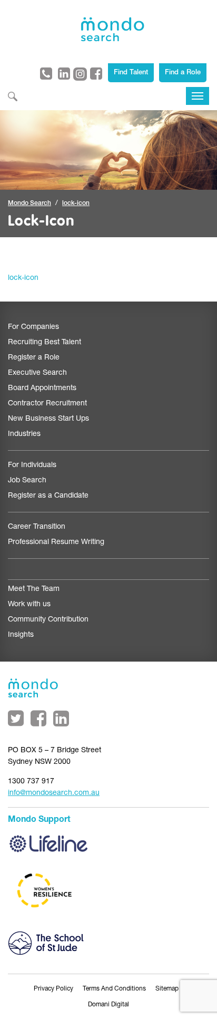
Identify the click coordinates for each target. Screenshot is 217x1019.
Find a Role (183, 73)
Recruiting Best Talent (44, 342)
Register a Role (34, 358)
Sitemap (167, 989)
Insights (21, 635)
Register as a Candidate (48, 496)
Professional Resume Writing (56, 542)
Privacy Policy (53, 989)
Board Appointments (42, 388)
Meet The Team (34, 589)
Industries (24, 434)
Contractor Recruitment (47, 403)
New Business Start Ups (48, 419)
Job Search (27, 480)
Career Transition (36, 527)
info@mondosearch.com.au (54, 793)
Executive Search (37, 373)
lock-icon (23, 278)
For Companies (33, 327)
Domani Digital (108, 1005)
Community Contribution (48, 620)
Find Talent (131, 73)
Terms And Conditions (114, 989)
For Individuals (32, 465)
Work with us (29, 604)
